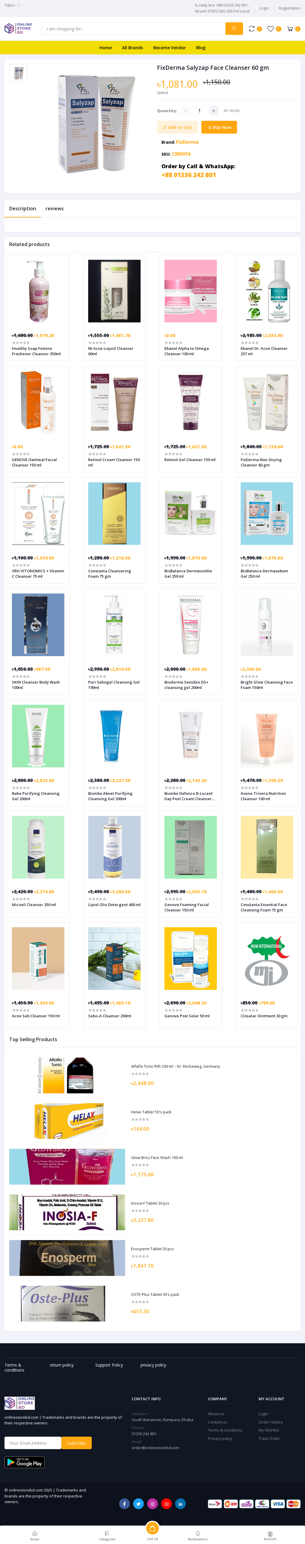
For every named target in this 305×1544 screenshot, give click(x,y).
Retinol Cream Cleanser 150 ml (114, 462)
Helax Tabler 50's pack (151, 1112)
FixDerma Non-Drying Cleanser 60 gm (261, 462)
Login (264, 8)
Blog (201, 47)
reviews (55, 208)
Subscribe (76, 1443)
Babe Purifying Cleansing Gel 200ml (36, 796)
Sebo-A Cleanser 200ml (109, 1015)
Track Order (269, 1438)
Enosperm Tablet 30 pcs (152, 1249)
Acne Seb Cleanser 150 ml (36, 1015)
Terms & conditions (225, 1430)
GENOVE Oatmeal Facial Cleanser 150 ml (34, 462)
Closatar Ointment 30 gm (264, 1015)
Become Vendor (169, 47)
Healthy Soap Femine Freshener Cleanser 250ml (36, 351)
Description (22, 208)
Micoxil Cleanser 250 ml (34, 904)
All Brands (132, 47)
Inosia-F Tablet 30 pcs (150, 1203)
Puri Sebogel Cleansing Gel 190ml (114, 684)
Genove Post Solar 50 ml (187, 1015)
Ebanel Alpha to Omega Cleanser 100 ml (186, 351)
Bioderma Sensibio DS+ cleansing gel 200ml (186, 684)
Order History (271, 1422)
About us (216, 1413)
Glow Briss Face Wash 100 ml (157, 1157)
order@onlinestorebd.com (155, 1447)
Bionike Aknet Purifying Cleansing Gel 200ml (110, 796)
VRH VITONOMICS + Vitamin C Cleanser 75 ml (38, 573)
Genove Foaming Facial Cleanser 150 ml (186, 907)
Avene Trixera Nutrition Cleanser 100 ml (263, 796)
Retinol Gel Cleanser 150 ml (190, 459)
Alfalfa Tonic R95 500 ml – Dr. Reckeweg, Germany (175, 1066)
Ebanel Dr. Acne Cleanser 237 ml (264, 351)
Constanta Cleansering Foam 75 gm (109, 573)
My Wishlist (269, 1430)
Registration (290, 8)
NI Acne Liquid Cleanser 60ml (110, 351)
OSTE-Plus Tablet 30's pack (155, 1294)
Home (105, 47)
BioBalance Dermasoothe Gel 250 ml (188, 573)
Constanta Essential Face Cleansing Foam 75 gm (264, 907)
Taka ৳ (10, 5)
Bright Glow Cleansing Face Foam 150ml (267, 684)
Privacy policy (220, 1438)
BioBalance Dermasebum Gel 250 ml (264, 573)
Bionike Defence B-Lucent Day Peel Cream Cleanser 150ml (188, 796)
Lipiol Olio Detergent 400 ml (114, 904)
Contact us (217, 1422)
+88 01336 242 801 (188, 175)
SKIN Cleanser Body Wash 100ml (36, 684)
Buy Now (221, 127)
